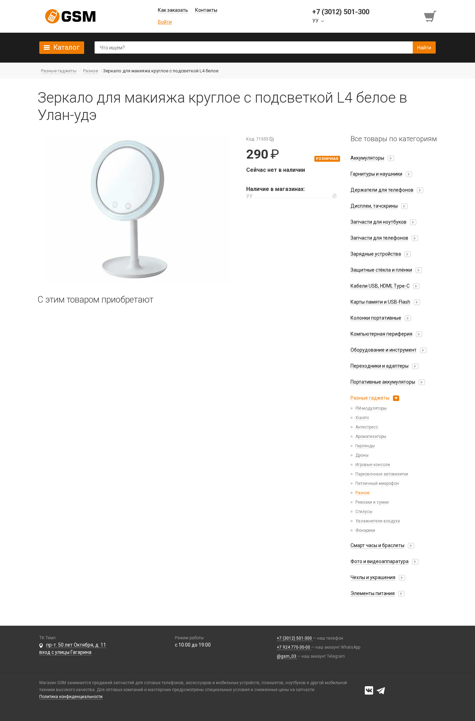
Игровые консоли (372, 464)
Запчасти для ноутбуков (378, 222)
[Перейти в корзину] (431, 16)
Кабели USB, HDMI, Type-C (380, 286)
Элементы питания (373, 593)
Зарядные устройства (376, 254)
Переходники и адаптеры (380, 366)
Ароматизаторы (370, 436)
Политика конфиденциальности (71, 696)
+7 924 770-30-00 (294, 647)
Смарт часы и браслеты (377, 545)
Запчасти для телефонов (379, 238)
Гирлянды (365, 445)
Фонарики (365, 530)
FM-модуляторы (371, 408)
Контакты (206, 10)
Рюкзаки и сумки (372, 502)
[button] (137, 209)
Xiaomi (362, 417)
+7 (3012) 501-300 (295, 638)
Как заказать (173, 10)
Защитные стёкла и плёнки (381, 270)
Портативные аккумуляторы (383, 382)
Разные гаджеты (370, 398)
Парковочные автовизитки (381, 474)
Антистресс (366, 427)
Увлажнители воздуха (377, 521)
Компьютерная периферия (381, 334)
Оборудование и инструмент (384, 350)
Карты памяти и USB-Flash (380, 302)
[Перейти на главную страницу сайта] (70, 16)
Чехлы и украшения (373, 577)
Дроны (362, 455)
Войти (165, 22)
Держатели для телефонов (382, 190)
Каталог (66, 47)
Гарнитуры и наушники (376, 174)
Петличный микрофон (377, 483)
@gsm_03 (287, 656)
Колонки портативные (376, 318)
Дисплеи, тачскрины (374, 206)
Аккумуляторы (367, 158)
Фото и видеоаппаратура (380, 561)
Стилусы (363, 511)
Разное (362, 492)
